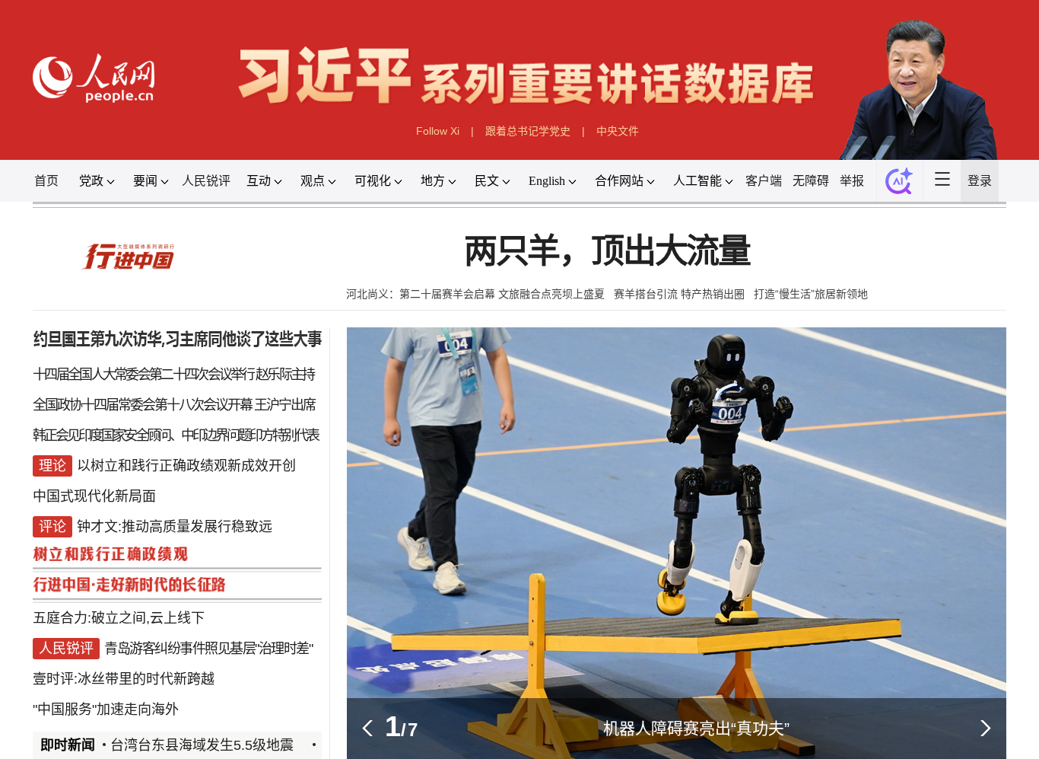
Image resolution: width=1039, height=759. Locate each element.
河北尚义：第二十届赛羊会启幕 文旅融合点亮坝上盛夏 (475, 294)
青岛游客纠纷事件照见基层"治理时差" (208, 648)
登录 (980, 180)
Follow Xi (437, 131)
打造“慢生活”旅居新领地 (811, 294)
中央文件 (617, 131)
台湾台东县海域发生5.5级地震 (202, 745)
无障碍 (811, 180)
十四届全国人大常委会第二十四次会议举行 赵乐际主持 (173, 374)
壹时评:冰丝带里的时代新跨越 (123, 679)
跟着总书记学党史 (527, 131)
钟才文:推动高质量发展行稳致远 (174, 526)
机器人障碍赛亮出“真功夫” (696, 728)
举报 (852, 180)
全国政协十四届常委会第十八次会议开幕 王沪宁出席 (174, 405)
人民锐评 (206, 180)
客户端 (763, 180)
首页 (46, 180)
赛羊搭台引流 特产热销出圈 (679, 294)
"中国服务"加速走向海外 (106, 709)
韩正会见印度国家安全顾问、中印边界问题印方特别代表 (175, 435)
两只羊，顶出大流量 (607, 251)
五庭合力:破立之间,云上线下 (119, 618)
